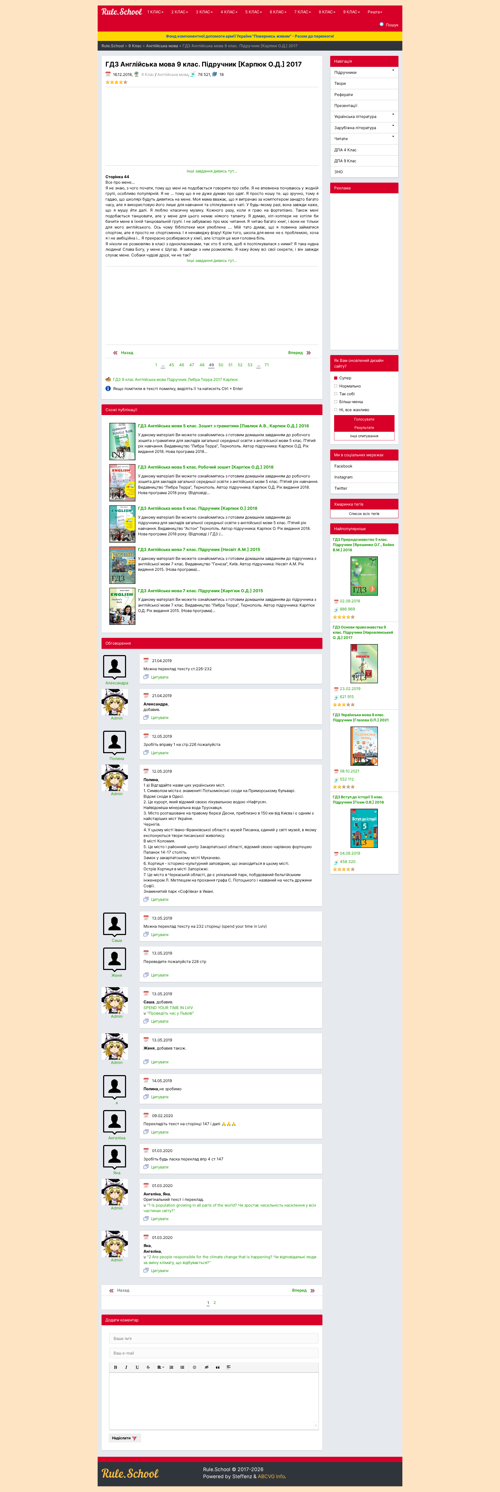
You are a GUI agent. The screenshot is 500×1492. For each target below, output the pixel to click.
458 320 (347, 861)
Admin (117, 718)
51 (230, 364)
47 (191, 364)
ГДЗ (117, 379)
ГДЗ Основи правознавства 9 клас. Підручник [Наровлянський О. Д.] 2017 (363, 632)
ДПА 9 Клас (345, 160)
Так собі (346, 393)
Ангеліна (116, 1137)
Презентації (345, 105)
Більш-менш (350, 401)
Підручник (177, 379)
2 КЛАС (178, 11)
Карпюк (230, 379)
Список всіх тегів (364, 513)
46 (181, 364)
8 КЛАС (326, 11)
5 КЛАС (252, 11)
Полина (117, 758)
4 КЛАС (228, 11)
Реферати (343, 94)
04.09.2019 (350, 853)
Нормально (349, 386)
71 (267, 364)
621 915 (347, 696)
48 (201, 364)
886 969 (347, 609)
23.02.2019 (350, 688)
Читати (341, 138)
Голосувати (364, 419)
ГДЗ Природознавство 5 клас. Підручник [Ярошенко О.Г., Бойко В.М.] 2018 (363, 544)
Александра (116, 682)
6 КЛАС (277, 11)
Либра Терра (200, 379)
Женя (116, 975)
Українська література (355, 116)
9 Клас (147, 74)
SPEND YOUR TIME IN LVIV (168, 1007)
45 (171, 364)
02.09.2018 (350, 600)
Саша (117, 940)
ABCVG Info (271, 1476)
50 (220, 364)
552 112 (347, 779)
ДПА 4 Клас (345, 149)
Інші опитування (364, 436)
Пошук (392, 24)
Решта (374, 11)
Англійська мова (172, 74)
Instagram (343, 477)
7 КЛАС (301, 11)
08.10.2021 (349, 771)
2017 (217, 379)
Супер (344, 377)
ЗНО (338, 171)
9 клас (128, 379)
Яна (116, 1172)
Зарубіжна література (355, 127)
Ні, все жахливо (353, 409)
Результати (364, 427)
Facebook (343, 466)
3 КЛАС (203, 11)
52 (240, 364)
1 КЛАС (154, 11)
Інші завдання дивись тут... (212, 171)
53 (250, 364)
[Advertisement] (211, 126)
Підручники (345, 72)
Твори (340, 83)
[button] (115, 1367)
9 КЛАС (350, 11)
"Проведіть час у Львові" (170, 1013)
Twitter (340, 488)
